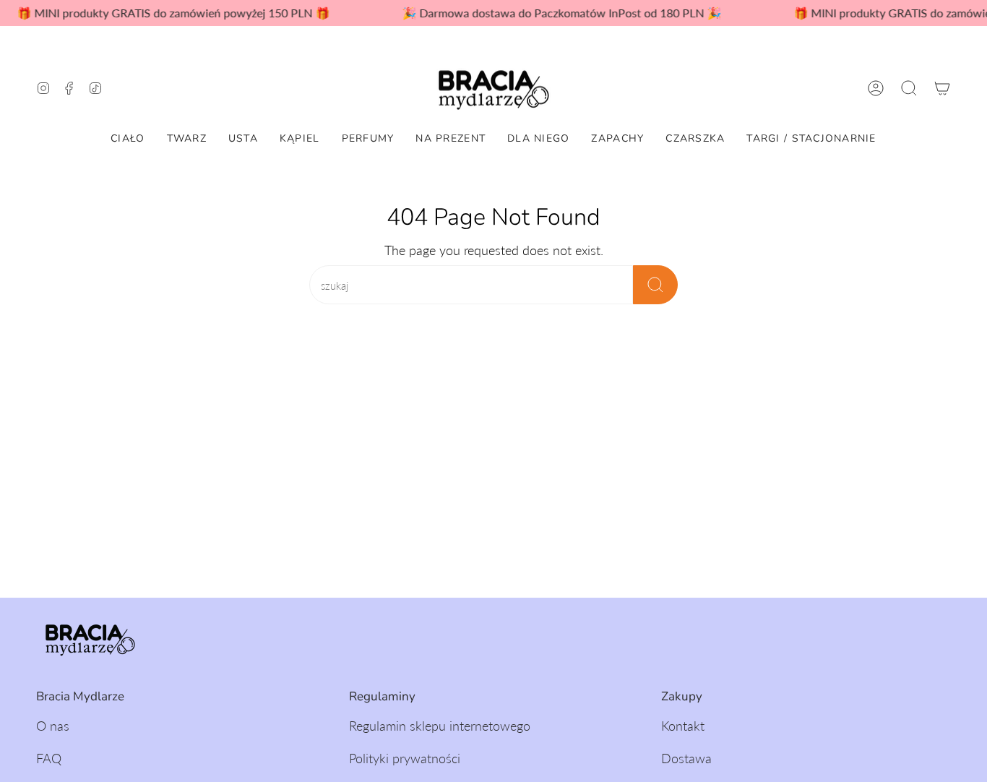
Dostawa (686, 758)
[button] (909, 88)
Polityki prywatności (404, 758)
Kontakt (682, 726)
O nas (52, 726)
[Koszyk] (942, 88)
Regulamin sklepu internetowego (439, 726)
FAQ (48, 758)
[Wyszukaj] (655, 284)
